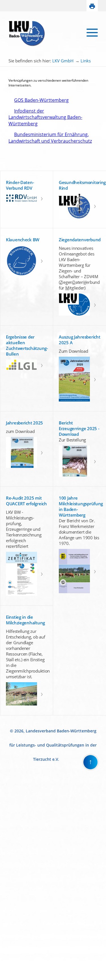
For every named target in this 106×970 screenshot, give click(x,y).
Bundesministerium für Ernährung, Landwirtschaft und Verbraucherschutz (50, 137)
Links (86, 61)
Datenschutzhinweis (16, 967)
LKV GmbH (62, 61)
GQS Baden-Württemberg (38, 100)
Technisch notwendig (8, 874)
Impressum (9, 962)
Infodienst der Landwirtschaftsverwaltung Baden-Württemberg (45, 117)
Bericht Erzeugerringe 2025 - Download (79, 428)
